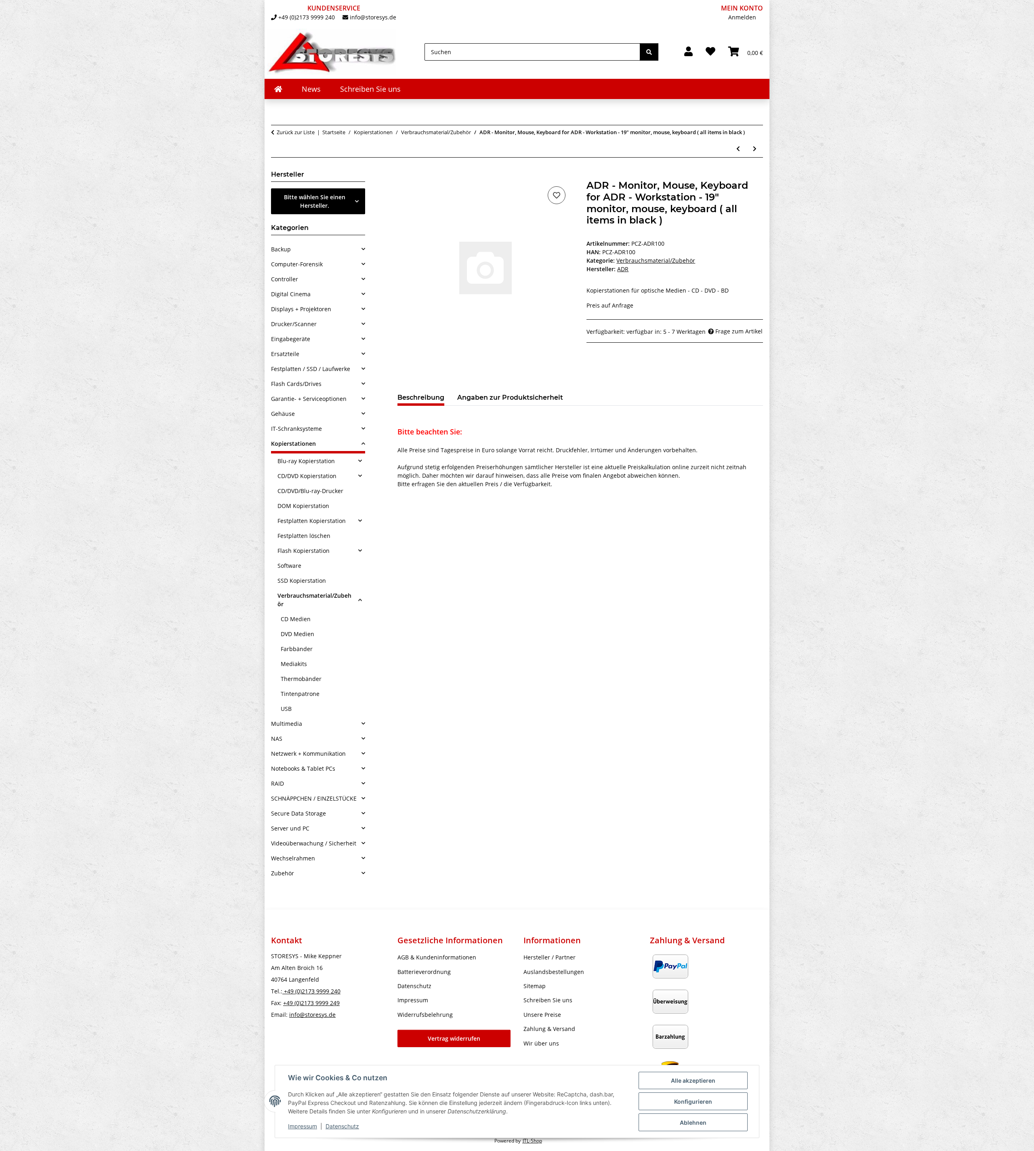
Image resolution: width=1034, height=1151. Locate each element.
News (311, 89)
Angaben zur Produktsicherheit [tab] (510, 397)
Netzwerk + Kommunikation (308, 753)
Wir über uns (541, 1043)
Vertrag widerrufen (454, 1038)
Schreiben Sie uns (370, 89)
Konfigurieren (693, 1101)
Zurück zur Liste (296, 132)
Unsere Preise (542, 1014)
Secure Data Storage (298, 813)
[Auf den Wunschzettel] (556, 195)
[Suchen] (649, 52)
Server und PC (290, 828)
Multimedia (286, 723)
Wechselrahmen (293, 858)
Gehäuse (283, 413)
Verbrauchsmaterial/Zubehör (655, 260)
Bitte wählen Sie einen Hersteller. (314, 201)
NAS (276, 738)
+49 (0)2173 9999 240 (306, 17)
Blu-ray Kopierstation (306, 461)
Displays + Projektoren (301, 309)
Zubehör (282, 873)
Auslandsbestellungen (553, 972)
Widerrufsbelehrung (425, 1014)
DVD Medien (297, 634)
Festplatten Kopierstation (311, 521)
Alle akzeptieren (693, 1080)
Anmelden (742, 17)
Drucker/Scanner (294, 324)
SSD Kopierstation (301, 580)
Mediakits (294, 664)
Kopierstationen (293, 443)
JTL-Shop (532, 1140)
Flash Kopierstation (303, 550)
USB (286, 709)
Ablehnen (693, 1122)
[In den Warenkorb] (403, 175)
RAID (277, 783)
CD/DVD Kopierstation (306, 476)
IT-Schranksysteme (296, 428)
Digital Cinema (291, 294)
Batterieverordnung (424, 972)
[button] (688, 52)
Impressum (302, 1126)
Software (289, 565)
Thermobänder (301, 679)
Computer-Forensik (297, 264)
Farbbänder (297, 649)
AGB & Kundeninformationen (436, 957)
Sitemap (534, 986)
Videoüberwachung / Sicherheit (313, 843)
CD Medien (296, 619)
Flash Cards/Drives (296, 384)
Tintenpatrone (300, 694)
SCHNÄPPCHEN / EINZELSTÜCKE (314, 798)
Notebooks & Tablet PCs (303, 768)
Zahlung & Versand (549, 1029)
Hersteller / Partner (549, 957)
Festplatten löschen (303, 536)
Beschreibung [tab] (420, 397)
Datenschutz (342, 1126)
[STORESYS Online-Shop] (278, 89)
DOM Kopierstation (303, 506)
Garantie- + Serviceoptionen (309, 399)
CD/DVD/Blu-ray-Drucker (310, 491)
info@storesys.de (373, 17)
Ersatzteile (285, 354)
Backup (281, 249)
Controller (284, 279)
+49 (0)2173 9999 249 (311, 1003)
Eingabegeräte (290, 339)
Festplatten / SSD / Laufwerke (310, 369)
